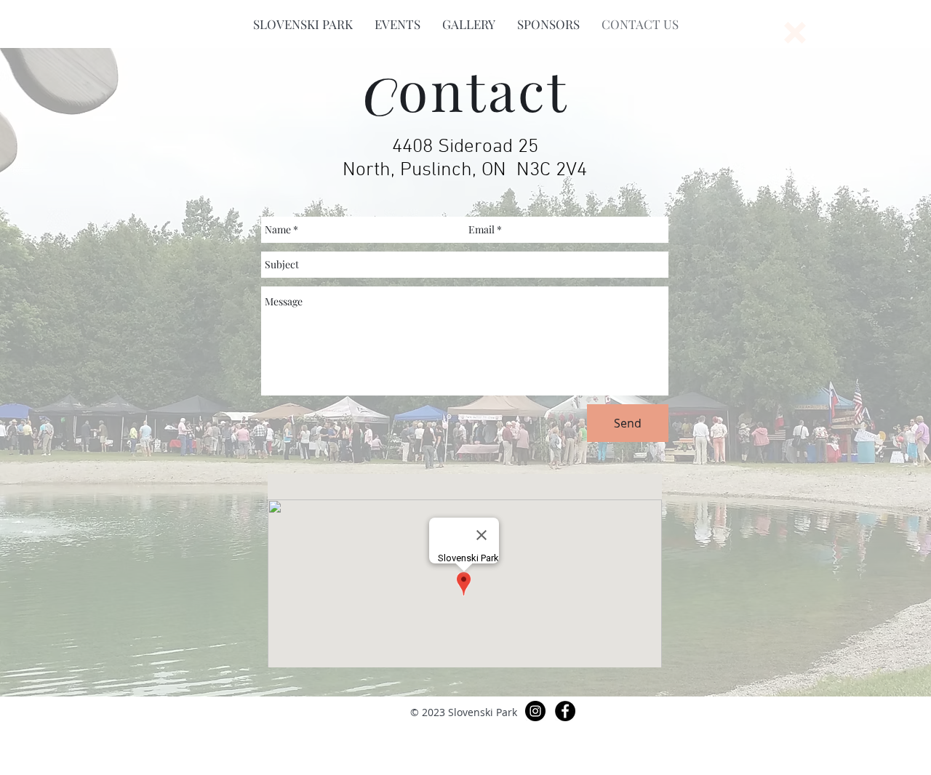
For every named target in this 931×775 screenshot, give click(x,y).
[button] (303, 24)
